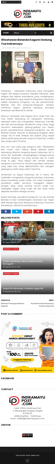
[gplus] (44, 2)
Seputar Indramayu (23, 48)
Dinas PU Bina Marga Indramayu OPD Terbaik (25, 239)
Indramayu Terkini (11, 224)
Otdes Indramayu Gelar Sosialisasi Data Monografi (22, 262)
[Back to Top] (27, 461)
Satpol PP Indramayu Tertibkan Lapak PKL (23, 288)
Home (6, 33)
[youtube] (48, 2)
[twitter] (40, 2)
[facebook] (36, 2)
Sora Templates (32, 455)
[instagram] (52, 2)
